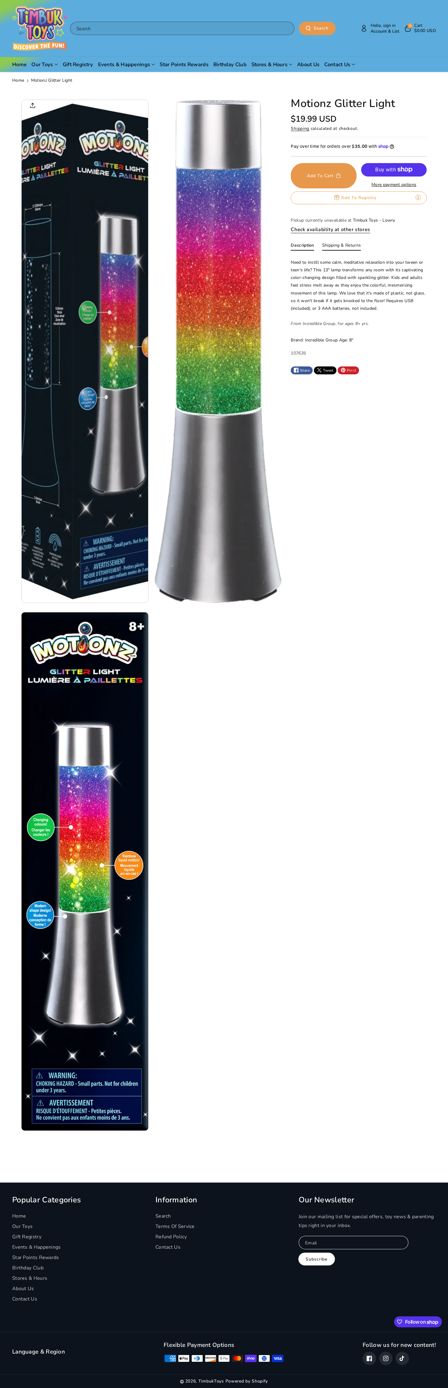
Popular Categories (46, 1200)
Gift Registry (26, 1236)
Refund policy (171, 1236)
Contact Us (24, 1299)
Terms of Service (175, 1226)
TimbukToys (211, 1381)
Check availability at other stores (330, 229)
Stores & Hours (29, 1278)
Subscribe (316, 1259)
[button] (420, 28)
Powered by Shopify (247, 1381)
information (176, 1200)
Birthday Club (28, 1268)
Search (321, 28)
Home (18, 80)
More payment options (394, 184)
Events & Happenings (36, 1247)
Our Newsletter (326, 1200)
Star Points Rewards (35, 1257)
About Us (23, 1288)
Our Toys (22, 1226)
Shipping (300, 128)
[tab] (302, 246)
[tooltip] (418, 197)
